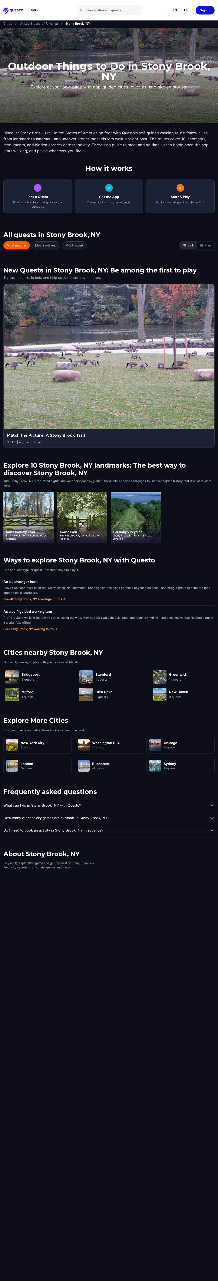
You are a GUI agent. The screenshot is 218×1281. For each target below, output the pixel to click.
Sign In (205, 10)
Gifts (34, 10)
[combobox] (111, 10)
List (190, 245)
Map (208, 245)
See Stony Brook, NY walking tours (30, 629)
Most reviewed (46, 245)
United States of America (39, 23)
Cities (7, 23)
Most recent (74, 245)
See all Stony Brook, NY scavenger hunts (34, 599)
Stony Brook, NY (77, 23)
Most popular (16, 245)
